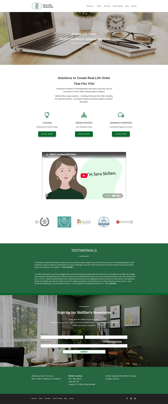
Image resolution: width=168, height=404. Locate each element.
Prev (37, 222)
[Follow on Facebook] (127, 398)
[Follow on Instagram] (131, 398)
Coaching (47, 122)
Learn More (47, 134)
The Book (107, 6)
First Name (44, 334)
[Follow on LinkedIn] (134, 398)
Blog (127, 6)
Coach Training (118, 6)
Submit (84, 352)
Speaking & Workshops (121, 122)
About (99, 6)
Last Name (88, 334)
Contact (133, 6)
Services (89, 6)
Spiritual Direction (84, 122)
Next (131, 222)
